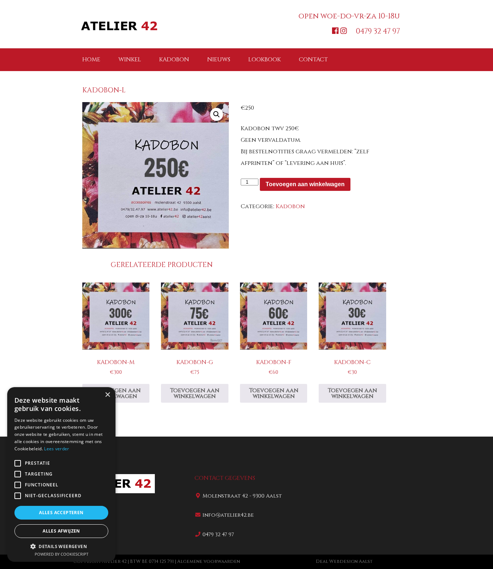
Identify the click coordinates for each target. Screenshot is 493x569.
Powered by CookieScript (61, 554)
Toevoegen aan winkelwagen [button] (116, 393)
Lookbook (264, 60)
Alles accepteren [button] (61, 512)
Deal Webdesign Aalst (344, 562)
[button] (216, 114)
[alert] (61, 474)
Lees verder (56, 449)
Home (91, 60)
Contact (313, 60)
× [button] (107, 395)
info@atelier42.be (228, 515)
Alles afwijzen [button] (61, 531)
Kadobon (174, 60)
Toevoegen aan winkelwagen (305, 184)
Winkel (129, 60)
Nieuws (218, 60)
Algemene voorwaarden (208, 562)
